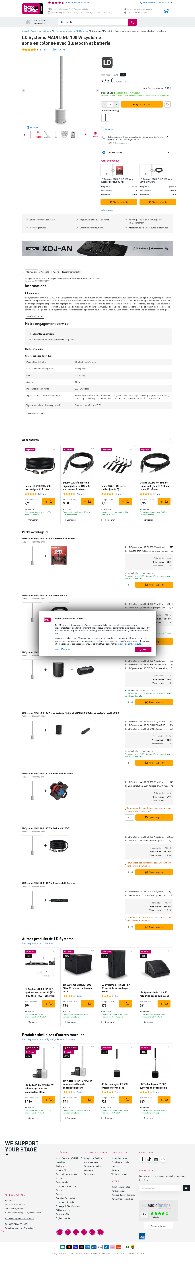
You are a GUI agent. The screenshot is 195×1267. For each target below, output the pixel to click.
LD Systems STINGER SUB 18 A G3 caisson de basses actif (77, 988)
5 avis (79, 996)
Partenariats (89, 1174)
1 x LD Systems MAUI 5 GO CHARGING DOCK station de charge (146, 725)
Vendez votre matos (120, 1174)
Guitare (59, 1190)
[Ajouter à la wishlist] (167, 104)
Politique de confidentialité (123, 1194)
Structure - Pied (63, 1214)
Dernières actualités (93, 1166)
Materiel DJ (61, 1170)
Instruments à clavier (65, 1202)
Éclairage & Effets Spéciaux (68, 1206)
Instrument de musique (66, 1186)
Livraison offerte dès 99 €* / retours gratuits (69, 9)
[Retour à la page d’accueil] (28, 21)
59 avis (118, 494)
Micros (59, 1178)
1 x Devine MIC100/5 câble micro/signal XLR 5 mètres (146, 840)
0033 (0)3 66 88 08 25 (18, 1224)
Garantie (115, 1170)
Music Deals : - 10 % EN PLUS (69, 1158)
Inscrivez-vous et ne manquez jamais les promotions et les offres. (163, 1178)
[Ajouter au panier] (48, 501)
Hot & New (60, 1162)
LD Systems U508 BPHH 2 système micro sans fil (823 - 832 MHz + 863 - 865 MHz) (40, 992)
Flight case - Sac (63, 1218)
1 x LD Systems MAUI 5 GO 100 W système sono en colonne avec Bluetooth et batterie (146, 547)
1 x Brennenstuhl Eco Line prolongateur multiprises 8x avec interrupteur (146, 895)
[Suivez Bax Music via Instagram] (156, 1159)
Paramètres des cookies (122, 1198)
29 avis (156, 494)
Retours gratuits (38, 227)
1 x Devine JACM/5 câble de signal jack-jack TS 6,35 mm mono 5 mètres (146, 607)
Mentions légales (119, 1190)
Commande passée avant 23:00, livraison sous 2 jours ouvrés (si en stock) (81, 12)
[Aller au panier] (165, 9)
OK (144, 649)
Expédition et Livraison (121, 1162)
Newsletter (88, 1170)
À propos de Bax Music (94, 1158)
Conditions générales (120, 1186)
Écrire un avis (59, 49)
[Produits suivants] (170, 439)
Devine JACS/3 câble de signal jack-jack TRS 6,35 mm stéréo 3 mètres (76, 486)
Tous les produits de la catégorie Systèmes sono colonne (48, 1039)
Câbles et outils (63, 1210)
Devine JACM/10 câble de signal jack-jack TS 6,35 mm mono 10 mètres (155, 486)
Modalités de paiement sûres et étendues (148, 227)
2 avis (117, 996)
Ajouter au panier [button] (144, 104)
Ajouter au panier (156, 585)
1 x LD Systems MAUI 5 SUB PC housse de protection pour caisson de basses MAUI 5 (146, 664)
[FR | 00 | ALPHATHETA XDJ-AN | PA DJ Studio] (97, 248)
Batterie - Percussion (65, 1198)
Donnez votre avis (158, 1226)
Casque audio (62, 1182)
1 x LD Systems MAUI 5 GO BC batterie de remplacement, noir (146, 728)
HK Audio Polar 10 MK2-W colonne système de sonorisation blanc (77, 1084)
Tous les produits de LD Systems (37, 943)
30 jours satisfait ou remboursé (139, 9)
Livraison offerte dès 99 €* (42, 219)
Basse (59, 1194)
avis (45, 49)
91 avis (80, 494)
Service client (120, 1152)
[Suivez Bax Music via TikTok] (149, 1159)
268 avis (42, 494)
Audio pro (60, 1166)
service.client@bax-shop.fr (23, 1228)
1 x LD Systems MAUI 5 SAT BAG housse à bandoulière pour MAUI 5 (146, 668)
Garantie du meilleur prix (137, 12)
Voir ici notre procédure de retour (19, 1218)
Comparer (33, 519)
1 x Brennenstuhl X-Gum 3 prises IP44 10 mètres (146, 785)
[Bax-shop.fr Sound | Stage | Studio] (32, 8)
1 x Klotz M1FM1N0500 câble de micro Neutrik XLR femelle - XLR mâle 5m (146, 551)
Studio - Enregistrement (66, 1174)
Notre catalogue (91, 1162)
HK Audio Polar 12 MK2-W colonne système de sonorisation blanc (39, 1088)
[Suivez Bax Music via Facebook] (142, 1159)
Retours (114, 1166)
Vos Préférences (62, 649)
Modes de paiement (120, 1158)
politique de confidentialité (128, 644)
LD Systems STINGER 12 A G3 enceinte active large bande (115, 988)
